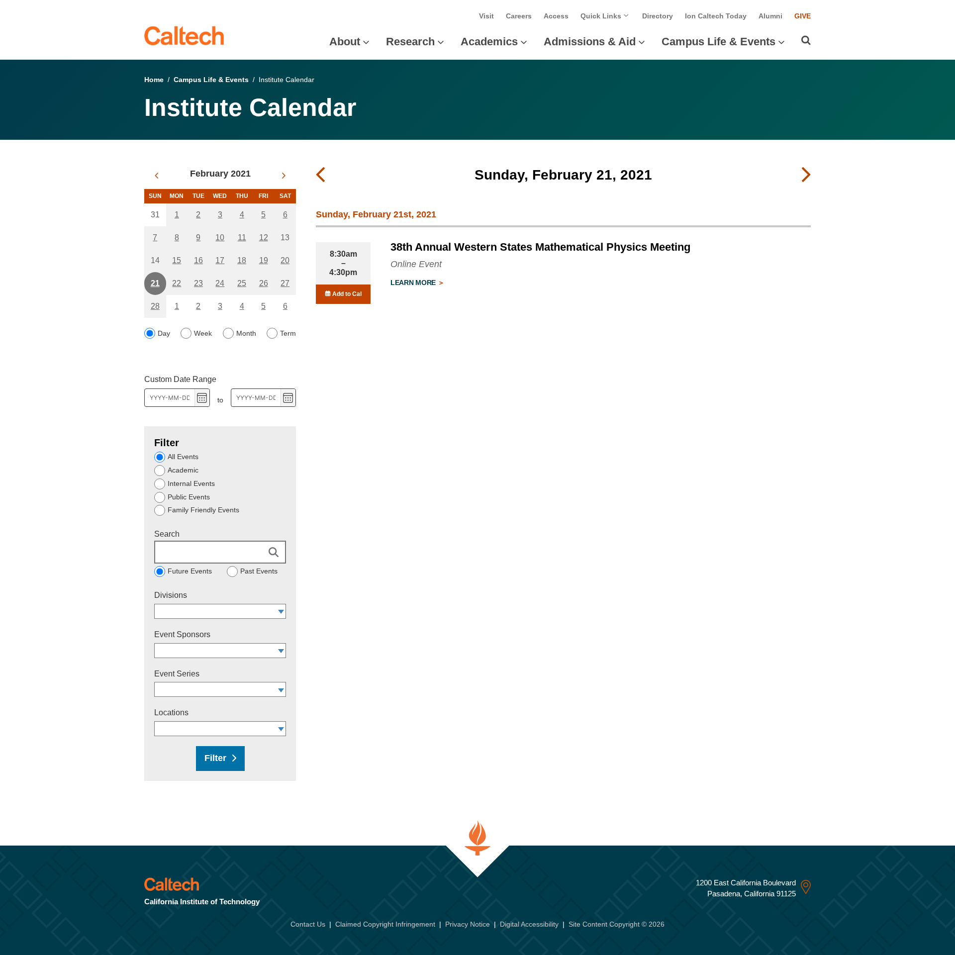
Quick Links (601, 16)
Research (410, 41)
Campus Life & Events (718, 41)
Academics (489, 41)
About (344, 41)
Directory (657, 16)
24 (219, 283)
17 (219, 260)
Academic (183, 470)
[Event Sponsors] (281, 650)
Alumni (770, 16)
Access (556, 16)
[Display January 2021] (156, 175)
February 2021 (220, 174)
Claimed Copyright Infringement (385, 924)
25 (241, 283)
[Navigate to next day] (806, 175)
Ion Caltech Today (716, 16)
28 (155, 306)
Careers (519, 16)
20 (285, 260)
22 (176, 283)
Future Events (190, 571)
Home (154, 80)
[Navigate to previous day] (320, 175)
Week (203, 333)
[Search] (806, 40)
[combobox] (215, 611)
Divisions (170, 595)
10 (219, 237)
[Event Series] (281, 689)
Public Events (189, 497)
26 (263, 283)
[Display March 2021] (284, 175)
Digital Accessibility (529, 924)
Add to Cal (346, 293)
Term (288, 333)
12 (263, 237)
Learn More (414, 282)
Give (802, 16)
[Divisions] (281, 611)
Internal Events (191, 483)
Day (164, 333)
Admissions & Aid (590, 41)
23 (198, 283)
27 (285, 283)
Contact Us (307, 924)
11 (242, 237)
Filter (215, 758)
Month (246, 333)
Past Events (259, 571)
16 (198, 260)
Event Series (176, 673)
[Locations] (281, 728)
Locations (171, 712)
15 (176, 260)
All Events (183, 457)
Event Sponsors (182, 634)
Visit (486, 16)
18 (241, 260)
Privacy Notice (467, 924)
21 (155, 283)
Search (167, 534)
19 (263, 260)
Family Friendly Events (203, 510)
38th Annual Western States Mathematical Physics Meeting (540, 247)
